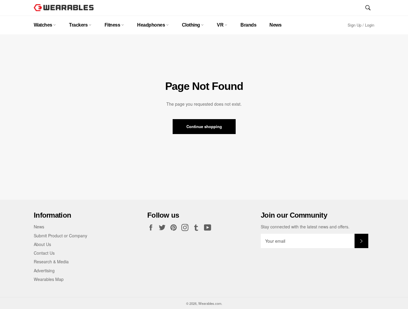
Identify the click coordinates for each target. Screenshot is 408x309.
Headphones (151, 24)
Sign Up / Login (361, 25)
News (275, 24)
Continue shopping (204, 126)
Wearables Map (49, 279)
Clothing (191, 24)
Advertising (44, 270)
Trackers (79, 24)
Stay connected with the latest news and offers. (305, 227)
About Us (42, 244)
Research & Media (51, 262)
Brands (248, 24)
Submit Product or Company (60, 236)
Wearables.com (209, 303)
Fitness (113, 24)
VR (221, 24)
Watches (43, 24)
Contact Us (44, 253)
